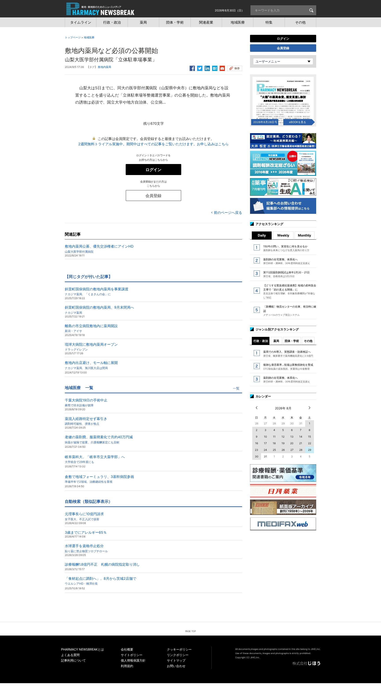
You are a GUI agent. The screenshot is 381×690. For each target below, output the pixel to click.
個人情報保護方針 (133, 660)
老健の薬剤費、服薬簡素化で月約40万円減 (99, 439)
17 (265, 443)
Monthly (304, 235)
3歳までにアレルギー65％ (86, 532)
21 (300, 443)
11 (274, 436)
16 (256, 443)
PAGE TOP (190, 631)
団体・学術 (292, 341)
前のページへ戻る (228, 212)
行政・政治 (261, 341)
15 (309, 436)
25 (274, 449)
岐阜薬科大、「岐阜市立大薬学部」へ (95, 459)
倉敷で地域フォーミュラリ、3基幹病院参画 (99, 478)
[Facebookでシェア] (192, 68)
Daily (262, 235)
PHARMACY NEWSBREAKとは (82, 649)
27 (291, 449)
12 (283, 436)
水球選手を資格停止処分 (86, 548)
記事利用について (73, 660)
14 (300, 436)
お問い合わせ (176, 666)
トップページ (73, 37)
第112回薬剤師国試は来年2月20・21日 (286, 274)
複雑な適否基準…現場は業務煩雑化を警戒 (288, 366)
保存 (237, 68)
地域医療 (89, 37)
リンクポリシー (178, 655)
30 (256, 456)
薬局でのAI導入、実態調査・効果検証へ (288, 353)
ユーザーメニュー (268, 61)
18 (274, 443)
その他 (308, 341)
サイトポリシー (131, 655)
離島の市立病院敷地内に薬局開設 (91, 328)
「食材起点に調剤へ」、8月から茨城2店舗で (100, 580)
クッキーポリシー (179, 649)
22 (309, 443)
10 (265, 436)
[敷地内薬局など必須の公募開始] (214, 68)
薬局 (276, 341)
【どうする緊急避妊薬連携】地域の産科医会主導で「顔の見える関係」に (289, 291)
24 (265, 449)
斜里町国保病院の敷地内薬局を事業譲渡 (96, 291)
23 (256, 449)
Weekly (283, 235)
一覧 (236, 388)
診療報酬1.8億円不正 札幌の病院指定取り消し (102, 564)
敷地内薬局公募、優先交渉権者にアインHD (99, 248)
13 (291, 436)
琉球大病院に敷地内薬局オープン (91, 346)
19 (283, 443)
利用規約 (127, 666)
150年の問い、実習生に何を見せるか (286, 248)
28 (300, 449)
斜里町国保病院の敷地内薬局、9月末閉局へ (99, 309)
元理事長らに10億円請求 (84, 516)
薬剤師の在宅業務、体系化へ (286, 261)
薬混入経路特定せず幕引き (86, 420)
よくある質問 (70, 655)
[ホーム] (100, 13)
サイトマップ (176, 660)
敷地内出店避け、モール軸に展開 (91, 364)
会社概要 (127, 649)
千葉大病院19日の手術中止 (86, 402)
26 (283, 449)
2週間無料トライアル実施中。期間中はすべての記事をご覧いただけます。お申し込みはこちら (153, 144)
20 (291, 443)
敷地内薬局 (104, 67)
